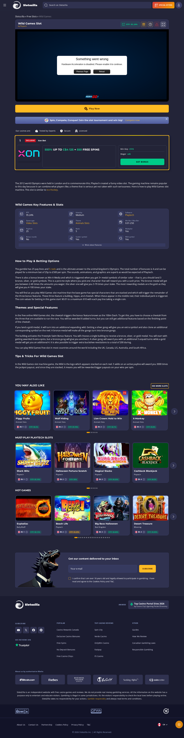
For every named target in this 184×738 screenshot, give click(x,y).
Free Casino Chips (65, 656)
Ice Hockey (52, 189)
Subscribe (147, 568)
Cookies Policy (61, 724)
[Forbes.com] (53, 679)
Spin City (99, 629)
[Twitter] (26, 630)
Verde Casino (101, 636)
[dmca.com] (22, 710)
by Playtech (22, 26)
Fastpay (98, 649)
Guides (135, 629)
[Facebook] (33, 630)
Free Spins (61, 643)
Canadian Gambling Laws (143, 643)
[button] (25, 427)
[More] (179, 724)
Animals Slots (82, 223)
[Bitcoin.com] (27, 679)
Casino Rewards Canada (68, 629)
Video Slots (32, 223)
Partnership (46, 724)
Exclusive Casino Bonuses (68, 636)
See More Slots (160, 386)
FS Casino (99, 656)
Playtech (129, 215)
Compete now (132, 120)
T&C (89, 724)
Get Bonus (142, 162)
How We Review (139, 636)
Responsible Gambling (142, 649)
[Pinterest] (41, 630)
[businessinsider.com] (79, 679)
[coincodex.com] (157, 679)
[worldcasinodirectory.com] (105, 679)
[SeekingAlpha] (131, 679)
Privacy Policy (77, 724)
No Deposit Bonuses (66, 649)
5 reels (52, 268)
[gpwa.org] (96, 710)
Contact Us (33, 724)
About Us (21, 724)
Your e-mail (76, 568)
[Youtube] (18, 630)
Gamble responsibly (97, 698)
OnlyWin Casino (102, 643)
